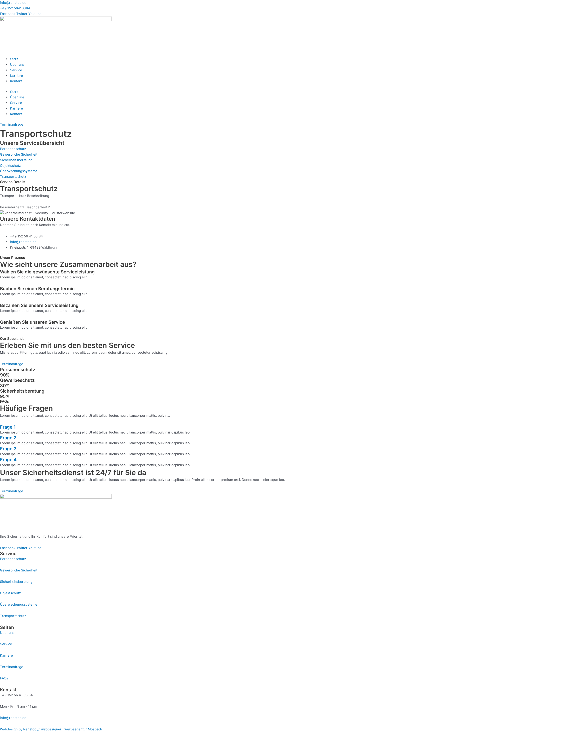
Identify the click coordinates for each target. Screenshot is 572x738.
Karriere (16, 76)
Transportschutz (13, 616)
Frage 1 (8, 427)
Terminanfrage (11, 667)
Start (14, 59)
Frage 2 (8, 437)
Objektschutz (10, 593)
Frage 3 (8, 448)
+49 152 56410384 (15, 8)
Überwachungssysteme (18, 604)
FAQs (4, 678)
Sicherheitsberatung (16, 581)
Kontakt (16, 81)
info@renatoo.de (13, 2)
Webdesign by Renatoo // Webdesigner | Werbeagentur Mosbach (51, 729)
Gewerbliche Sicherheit (18, 570)
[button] (286, 427)
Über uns (17, 64)
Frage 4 (8, 459)
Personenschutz (13, 559)
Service (16, 70)
